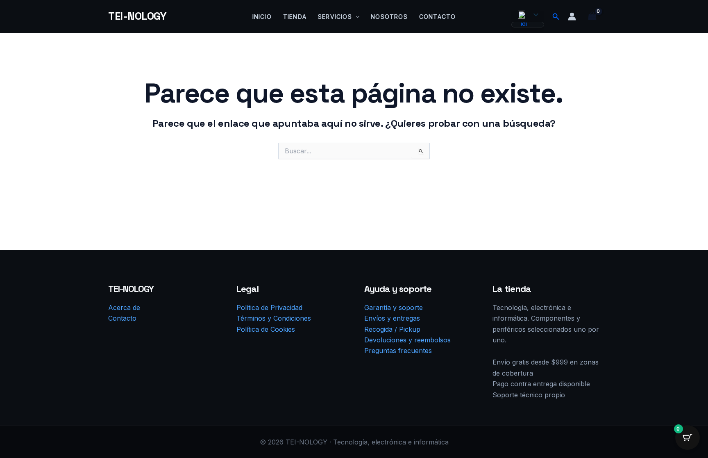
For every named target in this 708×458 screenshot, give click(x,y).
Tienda (294, 16)
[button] (355, 17)
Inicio (262, 16)
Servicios (335, 16)
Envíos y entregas (392, 318)
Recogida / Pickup (392, 329)
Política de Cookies (265, 329)
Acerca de (124, 307)
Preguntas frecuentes (398, 350)
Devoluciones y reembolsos (407, 340)
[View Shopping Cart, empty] (592, 16)
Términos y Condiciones (273, 318)
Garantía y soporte (393, 307)
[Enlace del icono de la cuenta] (572, 16)
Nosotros (389, 16)
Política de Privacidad (269, 307)
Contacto (437, 16)
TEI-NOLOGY (137, 16)
